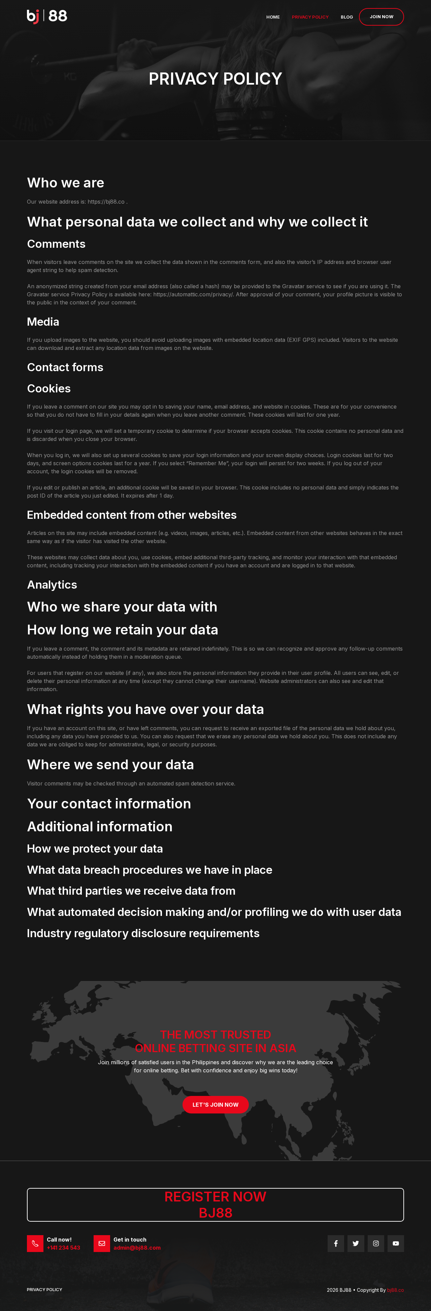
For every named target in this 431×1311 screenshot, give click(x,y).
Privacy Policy (310, 17)
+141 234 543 (63, 1247)
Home (273, 17)
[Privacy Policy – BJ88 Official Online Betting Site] (47, 16)
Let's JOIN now (216, 1104)
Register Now (215, 1196)
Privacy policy (44, 1289)
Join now (381, 16)
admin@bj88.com (137, 1247)
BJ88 (216, 1212)
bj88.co (395, 1290)
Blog (347, 17)
